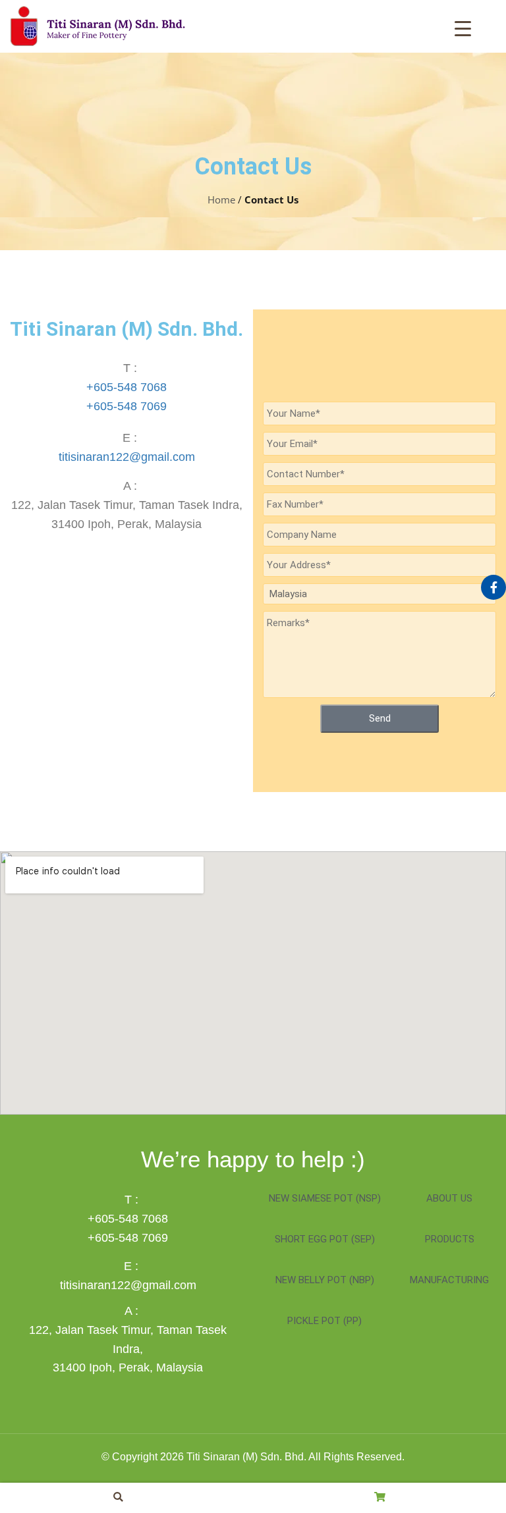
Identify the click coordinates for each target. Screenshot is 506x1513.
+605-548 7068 (126, 387)
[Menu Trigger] (463, 27)
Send (380, 718)
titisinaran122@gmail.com (127, 457)
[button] (118, 1496)
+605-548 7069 (126, 406)
